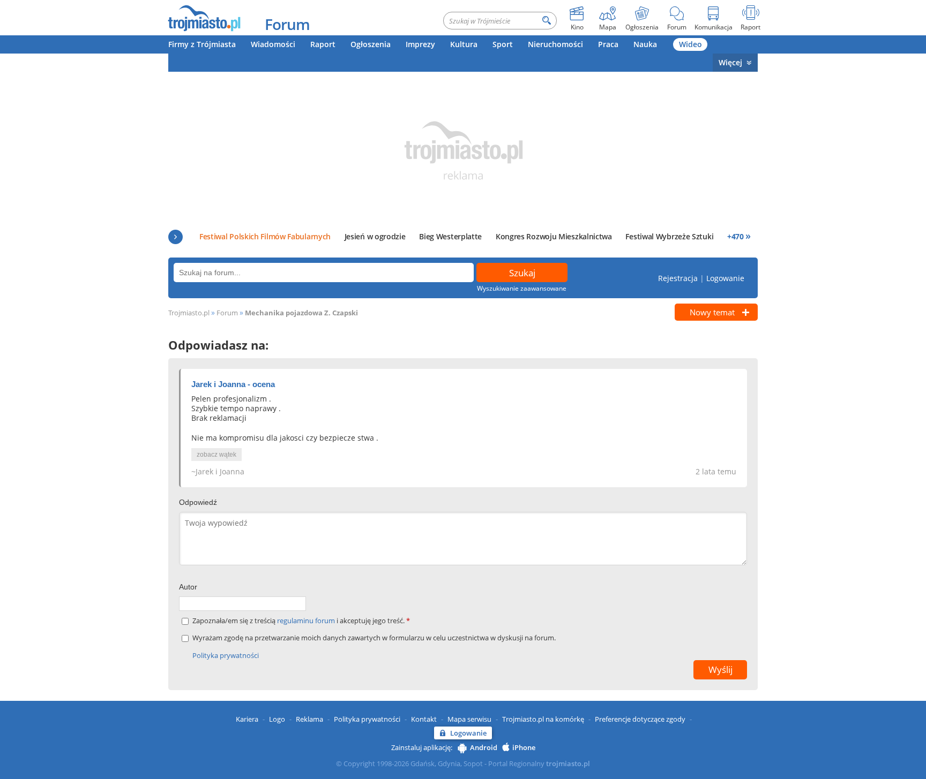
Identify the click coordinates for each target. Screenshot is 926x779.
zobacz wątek (216, 454)
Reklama (309, 719)
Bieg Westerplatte (450, 236)
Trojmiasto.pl (189, 312)
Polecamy (175, 237)
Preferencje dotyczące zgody (640, 719)
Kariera (247, 719)
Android (483, 747)
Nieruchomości (555, 44)
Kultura (463, 44)
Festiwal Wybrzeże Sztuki (669, 236)
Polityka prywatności (225, 655)
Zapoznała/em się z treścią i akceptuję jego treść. (301, 620)
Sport (502, 44)
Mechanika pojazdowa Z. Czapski (301, 312)
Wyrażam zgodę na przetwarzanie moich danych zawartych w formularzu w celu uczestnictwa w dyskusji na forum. (374, 637)
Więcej (730, 62)
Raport (322, 44)
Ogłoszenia (370, 44)
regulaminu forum (307, 620)
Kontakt (424, 719)
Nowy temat (712, 312)
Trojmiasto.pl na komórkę (543, 719)
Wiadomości (273, 44)
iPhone (523, 747)
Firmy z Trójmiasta (202, 44)
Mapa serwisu (469, 719)
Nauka (645, 44)
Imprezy (420, 44)
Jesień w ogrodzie (375, 236)
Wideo (690, 44)
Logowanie (725, 278)
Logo (277, 719)
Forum (287, 24)
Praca (608, 44)
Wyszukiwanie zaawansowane (521, 288)
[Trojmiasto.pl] (204, 17)
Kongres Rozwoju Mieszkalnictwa (554, 236)
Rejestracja (678, 278)
